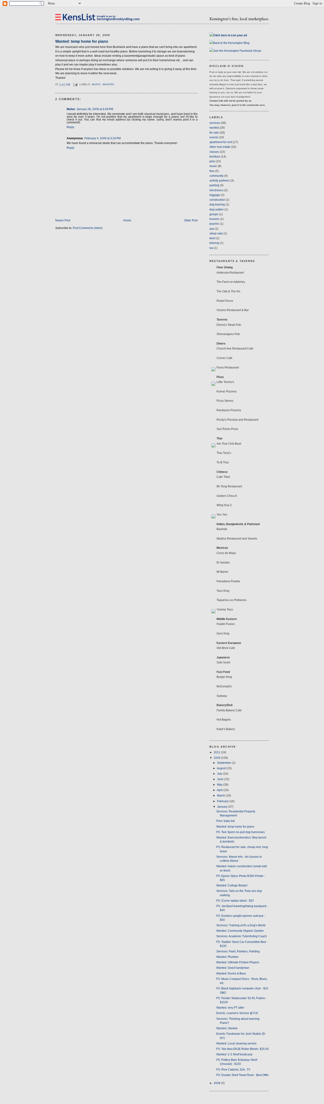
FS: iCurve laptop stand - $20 (235, 900)
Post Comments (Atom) (87, 228)
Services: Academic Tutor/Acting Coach (241, 936)
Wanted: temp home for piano (81, 41)
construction (217, 199)
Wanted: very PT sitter (230, 1007)
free (211, 171)
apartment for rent (220, 142)
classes (214, 151)
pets (212, 161)
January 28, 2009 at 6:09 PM (94, 109)
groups (213, 214)
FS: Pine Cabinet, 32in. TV (233, 1069)
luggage (214, 195)
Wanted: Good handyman (232, 967)
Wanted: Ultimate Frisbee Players (237, 962)
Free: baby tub (225, 821)
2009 (217, 757)
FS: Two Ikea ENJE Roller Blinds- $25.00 (242, 1049)
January (222, 806)
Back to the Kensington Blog (231, 43)
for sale (214, 132)
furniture (214, 156)
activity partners (219, 180)
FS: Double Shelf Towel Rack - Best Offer (242, 1075)
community (216, 175)
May (220, 784)
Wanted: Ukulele (227, 1028)
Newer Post (62, 220)
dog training (217, 204)
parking (214, 185)
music (96, 84)
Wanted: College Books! (231, 885)
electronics (216, 190)
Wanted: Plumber (227, 956)
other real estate (219, 146)
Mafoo (71, 109)
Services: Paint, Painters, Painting (238, 951)
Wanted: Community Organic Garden (240, 930)
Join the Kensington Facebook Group (237, 50)
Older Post (191, 220)
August (222, 768)
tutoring (214, 243)
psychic (214, 223)
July (220, 773)
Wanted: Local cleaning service (236, 1043)
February (223, 801)
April (220, 790)
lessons (214, 219)
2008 (217, 1083)
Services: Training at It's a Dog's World (240, 925)
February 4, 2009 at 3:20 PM (102, 138)
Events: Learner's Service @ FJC (237, 1013)
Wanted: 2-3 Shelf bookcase (234, 1054)
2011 (217, 752)
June (220, 779)
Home (127, 220)
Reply (70, 127)
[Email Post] (75, 84)
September (224, 762)
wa (211, 248)
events (213, 137)
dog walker (216, 209)
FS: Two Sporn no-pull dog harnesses (240, 832)
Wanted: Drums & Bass (231, 973)
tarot (212, 238)
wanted (108, 84)
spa (211, 228)
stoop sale (216, 233)
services (214, 122)
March (221, 795)
